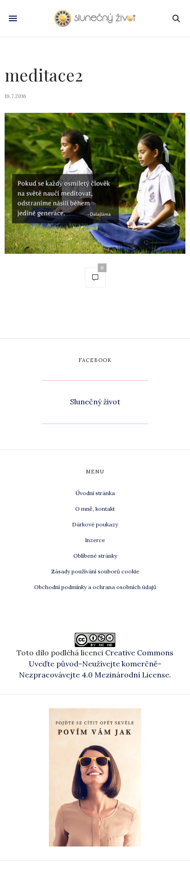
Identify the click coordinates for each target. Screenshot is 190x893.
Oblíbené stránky (95, 555)
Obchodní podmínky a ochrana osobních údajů (95, 587)
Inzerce (95, 540)
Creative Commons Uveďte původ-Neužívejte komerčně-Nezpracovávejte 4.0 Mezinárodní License (96, 663)
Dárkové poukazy (95, 524)
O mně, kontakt (95, 508)
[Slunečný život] (95, 18)
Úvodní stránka (95, 493)
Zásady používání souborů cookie (95, 571)
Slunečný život (95, 401)
